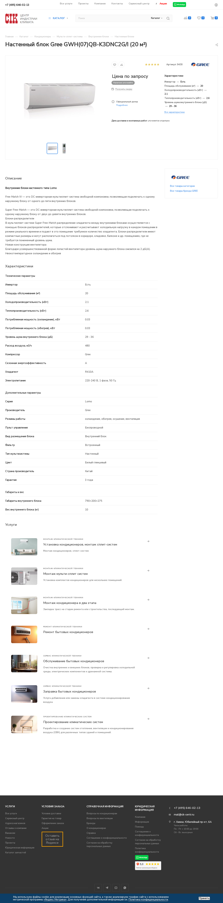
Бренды (91, 823)
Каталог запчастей (15, 852)
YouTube (116, 887)
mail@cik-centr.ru (184, 814)
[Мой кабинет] (216, 5)
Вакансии (10, 833)
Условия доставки (51, 813)
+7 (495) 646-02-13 (17, 5)
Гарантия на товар (51, 818)
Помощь (139, 826)
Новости (10, 838)
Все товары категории (182, 186)
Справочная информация (105, 806)
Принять (204, 898)
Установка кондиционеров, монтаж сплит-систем (80, 544)
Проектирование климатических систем (73, 722)
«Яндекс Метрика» (55, 899)
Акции (45, 828)
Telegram (107, 887)
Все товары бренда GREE (184, 191)
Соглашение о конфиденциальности (107, 838)
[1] (146, 64)
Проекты (10, 842)
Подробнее (122, 105)
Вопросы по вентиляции (100, 818)
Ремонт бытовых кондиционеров (68, 632)
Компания (140, 817)
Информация (142, 821)
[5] (157, 64)
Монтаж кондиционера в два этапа (69, 603)
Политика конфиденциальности (148, 899)
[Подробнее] (148, 541)
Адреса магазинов (15, 823)
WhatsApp (125, 887)
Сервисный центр (14, 818)
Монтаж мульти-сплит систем (65, 574)
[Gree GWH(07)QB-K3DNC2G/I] (58, 99)
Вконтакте (98, 887)
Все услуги (11, 813)
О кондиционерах (96, 828)
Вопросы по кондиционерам (102, 813)
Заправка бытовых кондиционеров (69, 691)
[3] (152, 64)
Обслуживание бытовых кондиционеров (73, 661)
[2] (149, 64)
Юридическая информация (19, 847)
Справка (91, 833)
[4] (154, 64)
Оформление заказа (53, 823)
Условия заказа (53, 806)
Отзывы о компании (15, 828)
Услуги (10, 806)
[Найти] (168, 18)
